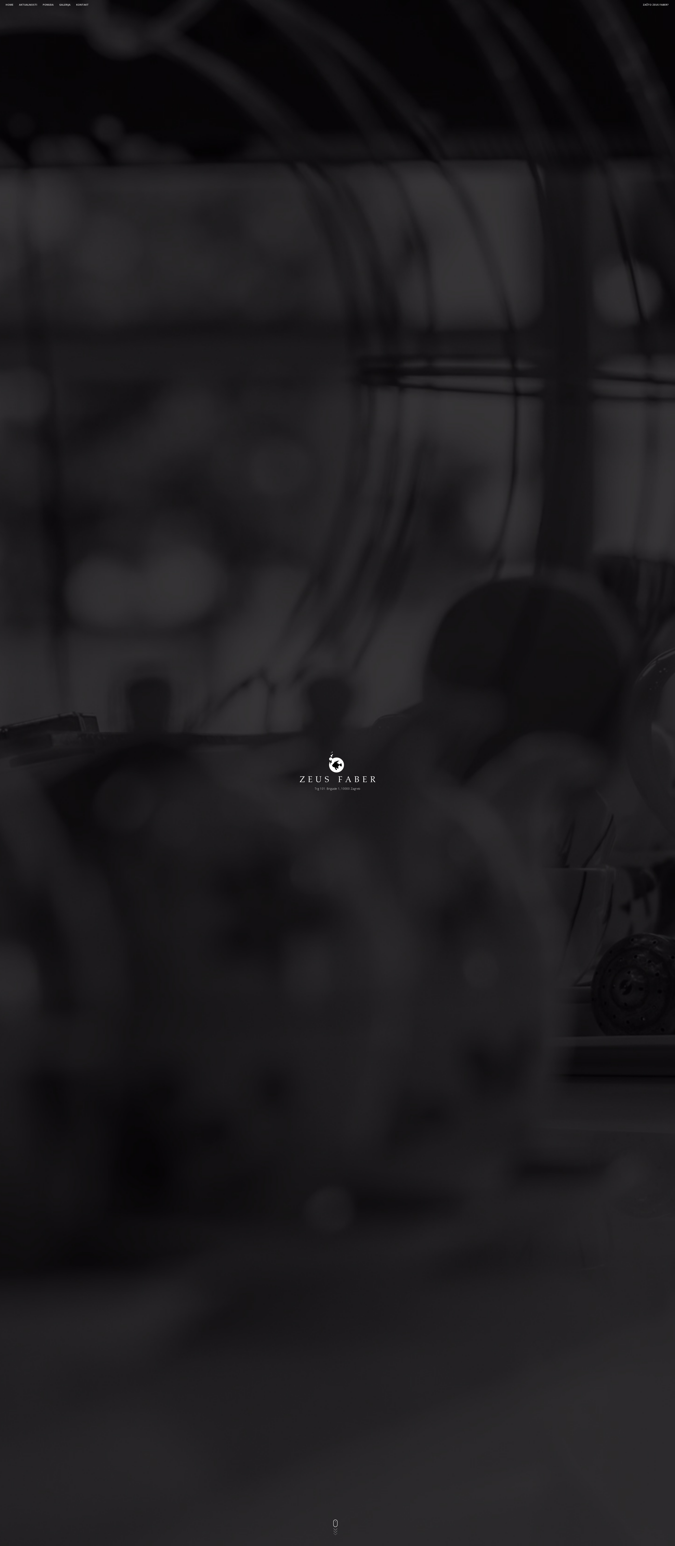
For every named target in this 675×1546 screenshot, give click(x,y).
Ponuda (48, 4)
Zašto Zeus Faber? (656, 4)
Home (9, 4)
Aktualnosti (28, 4)
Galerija (64, 4)
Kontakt (82, 4)
